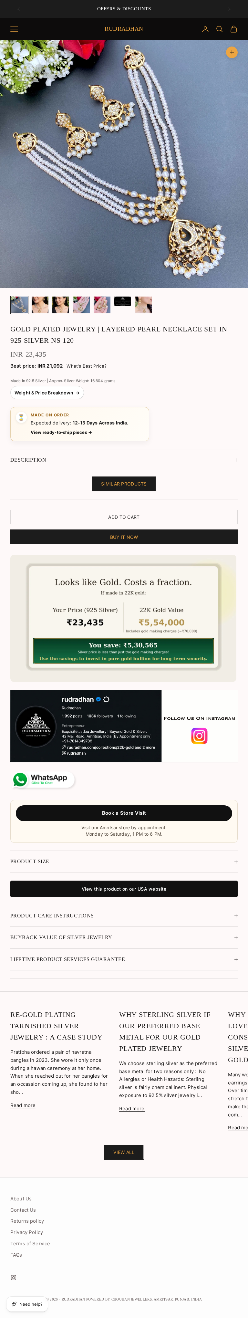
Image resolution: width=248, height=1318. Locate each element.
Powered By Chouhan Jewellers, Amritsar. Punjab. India (144, 1299)
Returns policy (27, 1221)
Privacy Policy (26, 1232)
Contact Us (23, 1210)
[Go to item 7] (143, 305)
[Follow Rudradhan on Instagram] (124, 726)
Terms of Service (30, 1243)
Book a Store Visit (124, 813)
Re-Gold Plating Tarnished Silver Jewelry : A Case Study (56, 1026)
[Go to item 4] (81, 305)
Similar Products (124, 483)
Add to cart (124, 517)
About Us (21, 1199)
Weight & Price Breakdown (47, 392)
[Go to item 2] (40, 305)
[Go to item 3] (61, 305)
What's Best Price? (87, 366)
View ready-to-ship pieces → (61, 432)
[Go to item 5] (102, 305)
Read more (23, 1105)
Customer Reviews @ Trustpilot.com (124, 8)
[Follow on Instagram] (13, 1277)
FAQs (16, 1255)
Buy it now (124, 537)
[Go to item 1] (19, 305)
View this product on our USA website (124, 889)
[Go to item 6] (123, 301)
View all (123, 1152)
